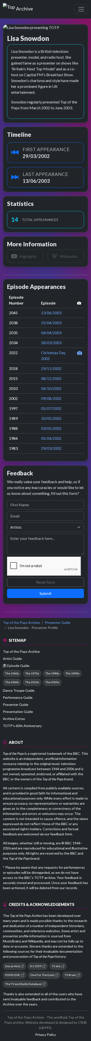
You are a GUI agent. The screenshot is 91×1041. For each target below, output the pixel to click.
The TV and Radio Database (23, 984)
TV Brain (70, 975)
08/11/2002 (51, 378)
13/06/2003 (51, 312)
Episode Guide (18, 665)
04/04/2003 (51, 332)
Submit (45, 593)
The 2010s (32, 682)
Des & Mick (12, 966)
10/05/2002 (51, 418)
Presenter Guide (57, 622)
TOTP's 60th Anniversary (22, 726)
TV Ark (56, 966)
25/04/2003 (51, 322)
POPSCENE (12, 975)
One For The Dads (42, 975)
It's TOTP (35, 966)
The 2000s (12, 682)
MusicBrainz (12, 941)
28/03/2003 (51, 342)
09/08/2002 (51, 398)
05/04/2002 (51, 438)
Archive (24, 7)
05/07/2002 (51, 408)
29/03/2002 (51, 448)
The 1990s (72, 673)
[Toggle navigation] (81, 9)
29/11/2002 (51, 368)
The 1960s (12, 673)
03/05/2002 (51, 428)
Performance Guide (18, 697)
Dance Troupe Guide (18, 690)
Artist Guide (12, 658)
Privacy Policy (45, 1034)
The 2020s (52, 682)
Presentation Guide (18, 711)
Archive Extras (14, 719)
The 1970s (32, 673)
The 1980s (52, 673)
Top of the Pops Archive (21, 622)
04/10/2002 (51, 388)
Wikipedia (35, 941)
